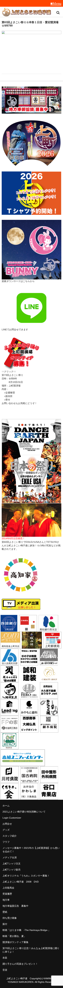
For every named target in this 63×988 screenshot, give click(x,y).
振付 (5, 924)
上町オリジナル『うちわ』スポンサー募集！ (26, 875)
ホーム (6, 805)
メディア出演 (10, 857)
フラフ (6, 842)
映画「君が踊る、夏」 (14, 936)
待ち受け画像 (10, 918)
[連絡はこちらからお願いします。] (21, 368)
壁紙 (5, 912)
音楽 (5, 970)
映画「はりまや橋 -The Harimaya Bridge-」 (26, 930)
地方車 (6, 899)
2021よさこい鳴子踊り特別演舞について (24, 811)
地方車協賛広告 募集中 (15, 906)
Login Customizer (12, 817)
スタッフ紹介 (10, 836)
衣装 (5, 957)
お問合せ (7, 823)
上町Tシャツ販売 (11, 869)
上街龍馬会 (8, 887)
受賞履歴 (7, 893)
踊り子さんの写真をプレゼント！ (20, 963)
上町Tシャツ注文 (11, 863)
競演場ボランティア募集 (15, 942)
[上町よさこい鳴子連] (27, 12)
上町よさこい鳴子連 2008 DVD (21, 881)
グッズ (6, 829)
